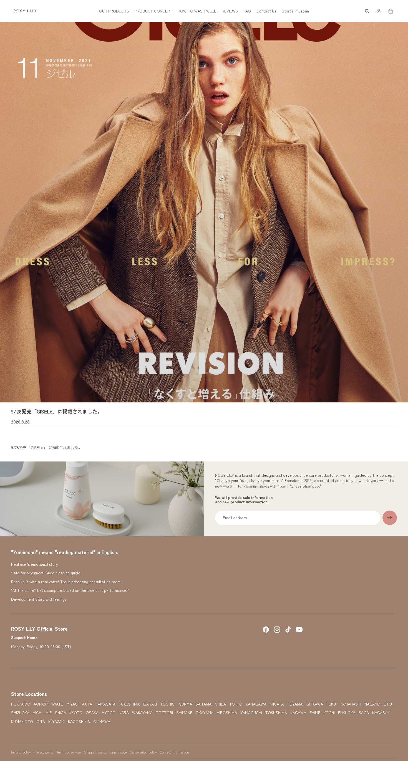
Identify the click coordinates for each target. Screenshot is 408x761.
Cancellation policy (143, 752)
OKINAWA (101, 721)
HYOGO (108, 712)
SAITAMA (203, 704)
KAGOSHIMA (79, 721)
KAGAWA (298, 712)
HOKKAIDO (20, 704)
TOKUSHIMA (276, 712)
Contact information (174, 752)
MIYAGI (72, 704)
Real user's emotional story (34, 564)
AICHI (37, 712)
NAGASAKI (381, 712)
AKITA (87, 704)
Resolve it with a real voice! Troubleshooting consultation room (65, 581)
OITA (40, 721)
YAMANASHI (350, 704)
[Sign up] (389, 518)
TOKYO (235, 704)
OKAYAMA (204, 712)
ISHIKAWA (314, 704)
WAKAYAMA (142, 712)
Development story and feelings (38, 599)
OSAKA (92, 712)
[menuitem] (114, 11)
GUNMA (185, 704)
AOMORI (41, 704)
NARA (124, 712)
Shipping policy (95, 752)
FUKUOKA (346, 712)
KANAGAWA (256, 704)
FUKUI (331, 704)
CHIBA (220, 704)
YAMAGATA (105, 704)
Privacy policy (44, 752)
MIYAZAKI (56, 721)
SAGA (364, 712)
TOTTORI (164, 712)
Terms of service (69, 752)
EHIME (314, 712)
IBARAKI (150, 704)
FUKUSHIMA (129, 704)
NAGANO (372, 704)
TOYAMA (295, 704)
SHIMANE (184, 712)
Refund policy (21, 752)
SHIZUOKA (20, 712)
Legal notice (118, 752)
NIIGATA (277, 704)
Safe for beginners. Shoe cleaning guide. (46, 572)
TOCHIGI (167, 704)
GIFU (388, 704)
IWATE (57, 704)
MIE (49, 712)
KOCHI (329, 712)
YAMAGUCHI (251, 712)
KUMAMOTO (22, 721)
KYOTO (75, 712)
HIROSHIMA (227, 712)
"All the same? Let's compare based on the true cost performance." (70, 590)
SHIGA (60, 712)
